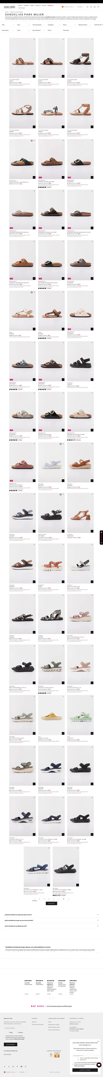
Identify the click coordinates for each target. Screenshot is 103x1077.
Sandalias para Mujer (16, 12)
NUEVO (44, 5)
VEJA (39, 736)
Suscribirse (10, 1044)
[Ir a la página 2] (68, 899)
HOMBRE (26, 5)
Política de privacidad (79, 1065)
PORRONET (41, 585)
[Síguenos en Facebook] (4, 1066)
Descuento (66, 30)
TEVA (68, 736)
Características (37, 30)
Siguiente (51, 903)
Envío (49, 1022)
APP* (66, 1)
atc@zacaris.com (74, 1023)
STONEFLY (69, 585)
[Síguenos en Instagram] (13, 1066)
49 (63, 899)
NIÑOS (32, 5)
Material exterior (82, 25)
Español (80, 6)
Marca (65, 25)
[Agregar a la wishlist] (63, 696)
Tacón (18, 30)
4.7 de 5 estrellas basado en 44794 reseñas (59, 1006)
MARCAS (38, 5)
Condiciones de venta (54, 1027)
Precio (49, 30)
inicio (7, 12)
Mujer (11, 1032)
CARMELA (11, 635)
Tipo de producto (37, 25)
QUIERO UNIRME (85, 1070)
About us (34, 1022)
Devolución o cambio (53, 1024)
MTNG (10, 332)
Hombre (20, 1032)
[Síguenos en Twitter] (9, 1066)
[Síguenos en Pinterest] (17, 1066)
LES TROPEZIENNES (14, 79)
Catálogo (21, 8)
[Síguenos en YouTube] (21, 1066)
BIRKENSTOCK (12, 180)
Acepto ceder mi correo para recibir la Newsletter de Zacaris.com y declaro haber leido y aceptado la (86, 1064)
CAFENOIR (69, 534)
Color (18, 25)
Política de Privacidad (37, 1024)
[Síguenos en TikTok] (25, 1066)
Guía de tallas (7, 1054)
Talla (3, 25)
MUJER (20, 5)
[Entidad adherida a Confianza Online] (54, 1055)
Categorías (51, 25)
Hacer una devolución (54, 1030)
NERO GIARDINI (42, 534)
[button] (42, 187)
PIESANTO (40, 484)
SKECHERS (70, 382)
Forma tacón (5, 30)
